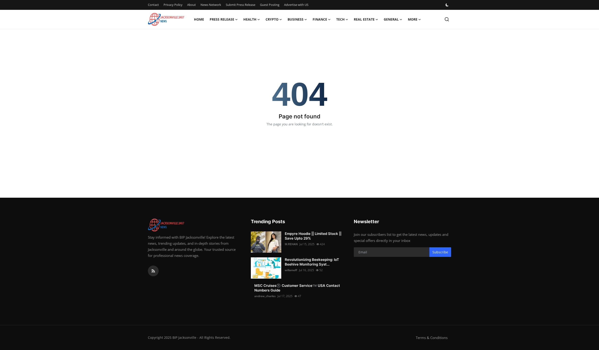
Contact (153, 5)
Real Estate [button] (364, 19)
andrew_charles (265, 296)
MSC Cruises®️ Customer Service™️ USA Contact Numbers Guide (297, 287)
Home (199, 19)
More (412, 19)
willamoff (291, 270)
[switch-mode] (447, 5)
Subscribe (440, 252)
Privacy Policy (173, 5)
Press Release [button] (222, 19)
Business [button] (295, 19)
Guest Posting (269, 5)
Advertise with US (296, 5)
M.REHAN (291, 244)
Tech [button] (340, 19)
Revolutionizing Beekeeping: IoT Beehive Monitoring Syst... (312, 261)
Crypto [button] (272, 19)
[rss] (153, 271)
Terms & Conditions (432, 337)
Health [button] (249, 19)
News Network (211, 5)
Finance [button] (320, 19)
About (191, 5)
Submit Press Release (240, 5)
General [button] (391, 19)
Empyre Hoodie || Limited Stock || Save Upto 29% (313, 236)
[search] (446, 19)
